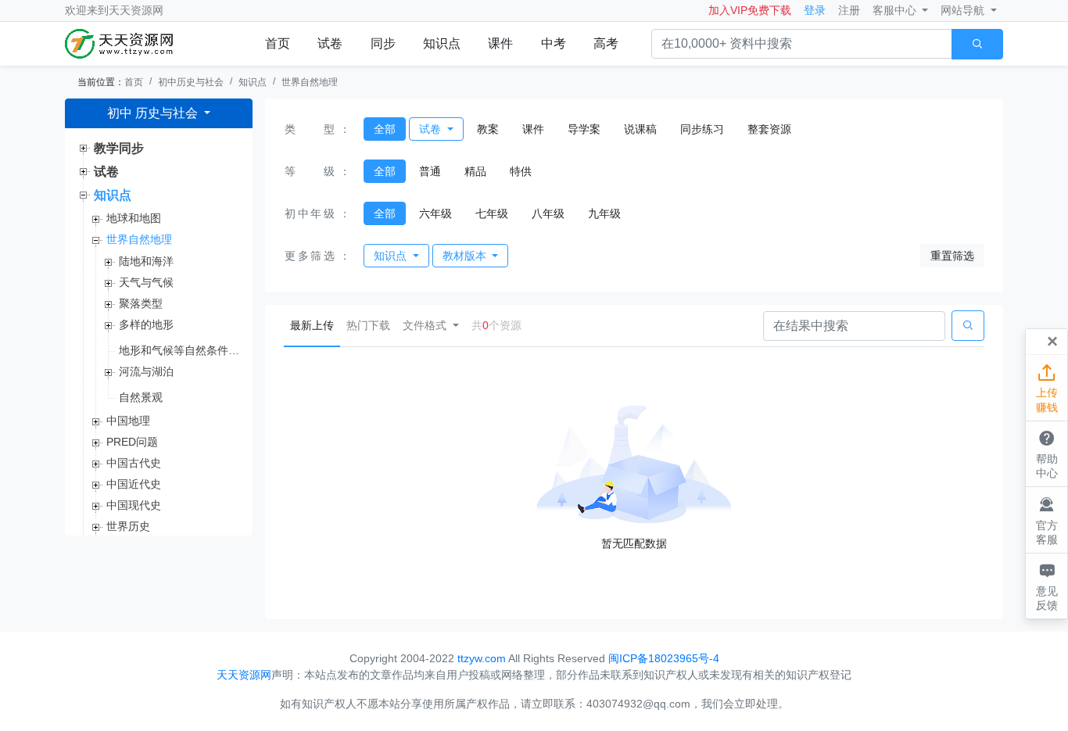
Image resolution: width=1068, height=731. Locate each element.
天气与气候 (146, 282)
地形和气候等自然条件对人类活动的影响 (179, 350)
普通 (430, 171)
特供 (521, 171)
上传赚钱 (1047, 388)
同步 (383, 43)
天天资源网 (136, 10)
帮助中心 (1047, 453)
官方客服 (1047, 520)
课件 (500, 43)
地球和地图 (133, 218)
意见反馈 (1047, 586)
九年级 (604, 213)
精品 (475, 171)
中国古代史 (133, 463)
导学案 (584, 129)
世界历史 (128, 526)
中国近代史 (133, 484)
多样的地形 (146, 324)
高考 (605, 43)
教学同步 (119, 148)
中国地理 (128, 420)
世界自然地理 (309, 82)
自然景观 (141, 397)
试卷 (329, 43)
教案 (488, 129)
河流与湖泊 (146, 371)
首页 (277, 43)
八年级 (548, 213)
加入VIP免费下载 (749, 10)
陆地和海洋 (146, 261)
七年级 (491, 213)
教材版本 (466, 255)
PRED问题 (132, 441)
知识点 (442, 43)
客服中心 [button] (896, 10)
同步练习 (702, 129)
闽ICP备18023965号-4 (663, 658)
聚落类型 (141, 303)
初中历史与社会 (191, 82)
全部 (385, 129)
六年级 (435, 213)
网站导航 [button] (964, 10)
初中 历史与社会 (154, 113)
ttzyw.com (481, 658)
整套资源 (769, 129)
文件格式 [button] (426, 325)
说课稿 (640, 129)
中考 (553, 43)
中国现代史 (133, 505)
